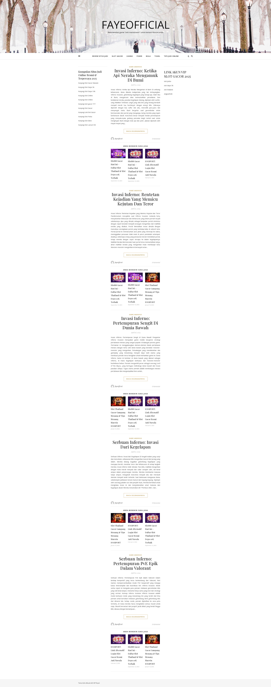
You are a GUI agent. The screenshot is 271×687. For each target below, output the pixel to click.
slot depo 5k (168, 85)
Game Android (135, 67)
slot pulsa (167, 81)
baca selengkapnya (135, 131)
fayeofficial (119, 139)
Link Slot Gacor (90, 112)
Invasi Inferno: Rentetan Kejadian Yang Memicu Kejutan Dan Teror (135, 198)
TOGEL (157, 56)
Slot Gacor (88, 108)
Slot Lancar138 (90, 125)
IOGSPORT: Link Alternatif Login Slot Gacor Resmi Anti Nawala (152, 168)
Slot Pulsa (88, 116)
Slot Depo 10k (90, 91)
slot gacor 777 (90, 104)
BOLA (148, 56)
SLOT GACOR (117, 56)
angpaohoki (168, 94)
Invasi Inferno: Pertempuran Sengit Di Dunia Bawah (135, 322)
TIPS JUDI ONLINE (171, 56)
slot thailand (168, 90)
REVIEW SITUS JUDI (100, 56)
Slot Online (89, 95)
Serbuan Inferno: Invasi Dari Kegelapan (136, 444)
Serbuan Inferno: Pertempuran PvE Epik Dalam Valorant (135, 563)
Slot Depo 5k (89, 87)
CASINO (130, 56)
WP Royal (96, 683)
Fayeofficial (136, 24)
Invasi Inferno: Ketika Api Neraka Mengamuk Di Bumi (135, 75)
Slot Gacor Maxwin (91, 83)
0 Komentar (156, 139)
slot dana (88, 121)
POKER (139, 56)
